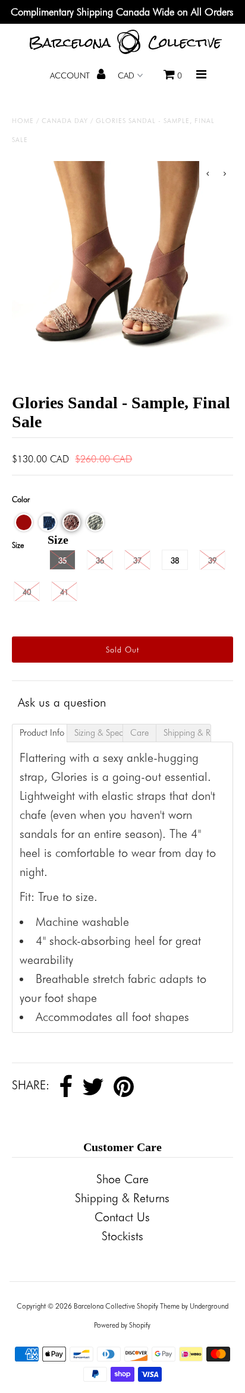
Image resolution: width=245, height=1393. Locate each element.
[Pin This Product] (124, 1087)
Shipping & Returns (122, 1198)
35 (62, 560)
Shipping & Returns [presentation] (187, 732)
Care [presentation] (139, 732)
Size (18, 545)
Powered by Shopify (122, 1324)
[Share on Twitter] (93, 1087)
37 (137, 560)
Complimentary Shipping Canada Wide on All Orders (122, 12)
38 (175, 560)
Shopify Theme (158, 1305)
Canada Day (65, 120)
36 (100, 560)
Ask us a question (62, 702)
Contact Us (122, 1217)
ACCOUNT (71, 75)
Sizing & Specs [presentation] (98, 732)
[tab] (39, 733)
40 (27, 592)
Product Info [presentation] (42, 732)
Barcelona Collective (104, 1305)
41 (64, 592)
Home (23, 120)
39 (212, 560)
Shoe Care (122, 1179)
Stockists (122, 1236)
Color (21, 499)
